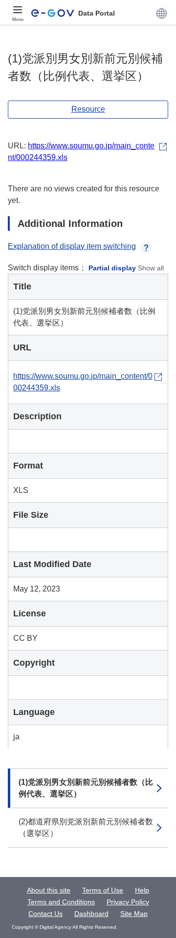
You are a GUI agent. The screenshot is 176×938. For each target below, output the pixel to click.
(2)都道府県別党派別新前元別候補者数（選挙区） (86, 827)
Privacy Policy (128, 902)
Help (142, 890)
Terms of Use (102, 890)
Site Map (134, 914)
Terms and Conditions (61, 902)
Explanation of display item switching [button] (72, 246)
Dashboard (91, 914)
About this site (48, 890)
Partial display (112, 268)
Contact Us (45, 914)
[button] (161, 13)
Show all (151, 268)
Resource (88, 109)
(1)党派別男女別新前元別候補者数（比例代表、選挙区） (86, 788)
